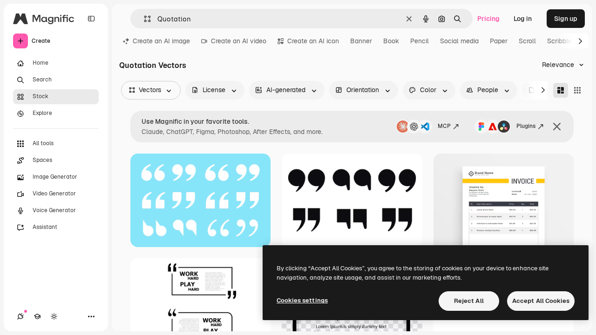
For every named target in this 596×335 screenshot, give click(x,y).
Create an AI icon (313, 41)
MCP (444, 126)
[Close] (556, 126)
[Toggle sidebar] (91, 18)
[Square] (577, 90)
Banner (361, 41)
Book (391, 41)
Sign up (565, 18)
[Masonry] (560, 90)
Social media (459, 41)
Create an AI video (238, 41)
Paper (499, 41)
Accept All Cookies (540, 301)
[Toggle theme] (54, 316)
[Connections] (20, 316)
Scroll (527, 41)
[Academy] (37, 316)
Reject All (469, 301)
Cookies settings (302, 300)
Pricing (488, 18)
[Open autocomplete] (143, 18)
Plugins (525, 126)
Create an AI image (161, 41)
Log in (523, 18)
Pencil (419, 41)
